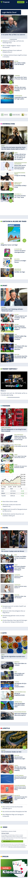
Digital (5, 528)
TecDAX (3, 496)
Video (5, 827)
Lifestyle (6, 728)
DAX (2, 491)
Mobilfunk (21, 2)
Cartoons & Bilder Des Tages (14, 221)
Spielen (5, 856)
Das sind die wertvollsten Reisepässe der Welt (15, 811)
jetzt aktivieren (7, 841)
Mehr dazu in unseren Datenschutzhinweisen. (17, 846)
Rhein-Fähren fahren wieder (10, 501)
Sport (4, 286)
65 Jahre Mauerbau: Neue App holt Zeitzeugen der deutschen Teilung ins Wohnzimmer (15, 621)
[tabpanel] (14, 384)
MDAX (3, 493)
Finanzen (6, 406)
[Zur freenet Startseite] (5, 1)
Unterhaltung (8, 124)
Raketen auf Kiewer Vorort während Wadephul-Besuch (12, 51)
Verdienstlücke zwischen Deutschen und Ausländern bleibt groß (13, 514)
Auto (4, 633)
